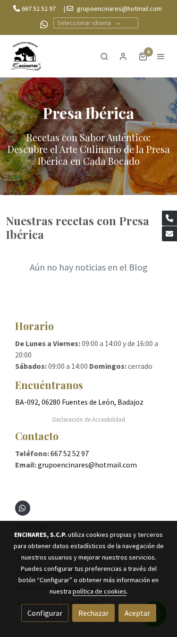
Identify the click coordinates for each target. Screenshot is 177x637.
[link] (25, 56)
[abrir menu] (160, 56)
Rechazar (93, 613)
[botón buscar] (104, 56)
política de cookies (99, 591)
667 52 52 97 (39, 8)
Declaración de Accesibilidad (88, 419)
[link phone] (169, 218)
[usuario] (123, 56)
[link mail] (169, 233)
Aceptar (137, 613)
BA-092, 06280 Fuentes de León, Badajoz (79, 402)
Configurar (44, 613)
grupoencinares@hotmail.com (119, 8)
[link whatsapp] (44, 23)
